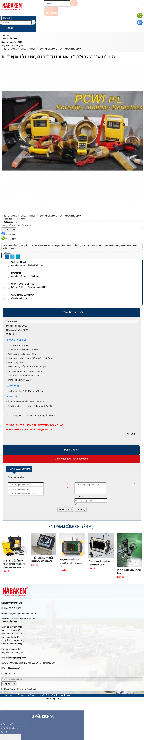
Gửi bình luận (65, 509)
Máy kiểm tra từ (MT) (11, 637)
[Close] (0, 705)
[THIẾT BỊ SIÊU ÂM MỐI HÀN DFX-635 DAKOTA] (15, 544)
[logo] (12, 12)
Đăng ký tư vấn (11, 737)
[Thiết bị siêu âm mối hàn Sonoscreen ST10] (72, 546)
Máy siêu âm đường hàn (12, 633)
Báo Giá (6, 18)
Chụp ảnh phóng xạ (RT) (12, 640)
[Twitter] (12, 257)
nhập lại (81, 509)
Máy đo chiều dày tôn (11, 630)
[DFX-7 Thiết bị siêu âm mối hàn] (101, 550)
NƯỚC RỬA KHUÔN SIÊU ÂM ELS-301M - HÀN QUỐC (28, 663)
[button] (2, 28)
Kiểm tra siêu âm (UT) (11, 627)
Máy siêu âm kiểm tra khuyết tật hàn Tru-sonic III (42, 563)
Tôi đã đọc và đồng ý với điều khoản (20, 689)
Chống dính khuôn (9, 673)
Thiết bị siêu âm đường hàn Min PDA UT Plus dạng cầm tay (129, 539)
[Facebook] (7, 257)
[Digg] (18, 257)
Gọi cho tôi (9, 229)
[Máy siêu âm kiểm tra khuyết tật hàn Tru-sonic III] (43, 545)
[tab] (72, 312)
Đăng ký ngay (9, 683)
